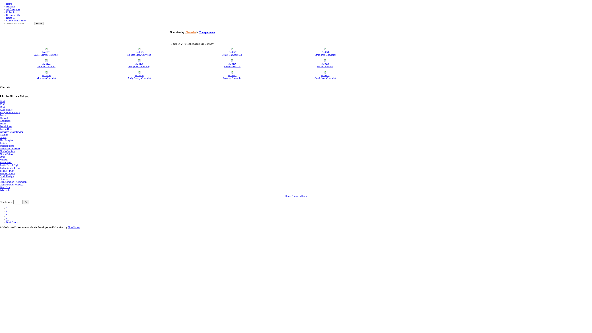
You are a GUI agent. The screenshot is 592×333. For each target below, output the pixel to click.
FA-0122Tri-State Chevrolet (46, 65)
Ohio (2, 157)
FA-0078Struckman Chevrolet (325, 53)
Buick (3, 115)
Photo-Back (6, 162)
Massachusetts (7, 145)
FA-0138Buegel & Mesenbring (139, 65)
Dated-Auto (6, 126)
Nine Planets (74, 227)
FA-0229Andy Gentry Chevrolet (139, 77)
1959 (2, 107)
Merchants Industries (10, 148)
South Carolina (7, 173)
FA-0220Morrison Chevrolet (46, 77)
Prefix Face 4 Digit (9, 165)
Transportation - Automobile (13, 182)
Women (4, 159)
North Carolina (7, 151)
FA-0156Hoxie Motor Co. (232, 65)
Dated (3, 123)
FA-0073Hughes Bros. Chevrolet (139, 53)
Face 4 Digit (6, 129)
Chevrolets (5, 120)
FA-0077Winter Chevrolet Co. (232, 53)
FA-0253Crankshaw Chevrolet (325, 77)
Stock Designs (7, 176)
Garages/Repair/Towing (11, 132)
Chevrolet (190, 32)
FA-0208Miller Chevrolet (325, 65)
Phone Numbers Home (296, 196)
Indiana (3, 143)
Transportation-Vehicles (11, 184)
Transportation (207, 32)
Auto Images (6, 109)
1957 (2, 104)
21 (7, 219)
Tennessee (5, 179)
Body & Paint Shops (10, 112)
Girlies (3, 137)
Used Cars (5, 187)
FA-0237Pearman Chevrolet (232, 77)
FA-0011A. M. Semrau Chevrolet (46, 53)
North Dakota (6, 154)
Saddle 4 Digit (7, 170)
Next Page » (12, 222)
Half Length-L (7, 140)
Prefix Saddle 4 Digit (10, 168)
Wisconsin (5, 190)
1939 (2, 101)
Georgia (4, 134)
